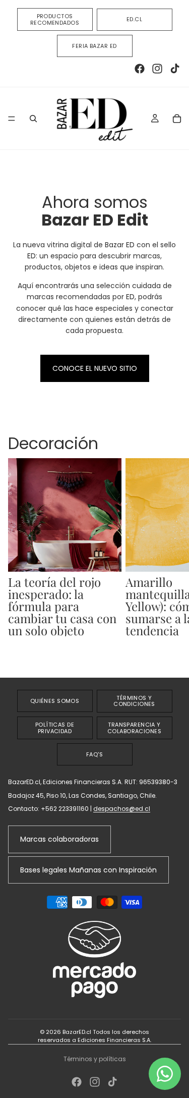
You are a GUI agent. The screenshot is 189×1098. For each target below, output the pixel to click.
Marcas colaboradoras (59, 839)
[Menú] (11, 118)
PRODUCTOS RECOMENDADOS (54, 19)
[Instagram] (157, 69)
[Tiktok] (175, 69)
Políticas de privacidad (54, 728)
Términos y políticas (95, 1059)
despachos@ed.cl (121, 808)
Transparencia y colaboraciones (134, 728)
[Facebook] (140, 69)
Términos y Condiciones (134, 701)
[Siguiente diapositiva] (170, 559)
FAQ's (94, 754)
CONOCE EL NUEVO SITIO (94, 368)
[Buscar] (33, 118)
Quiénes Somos (55, 701)
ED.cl (134, 19)
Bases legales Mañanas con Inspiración (88, 870)
